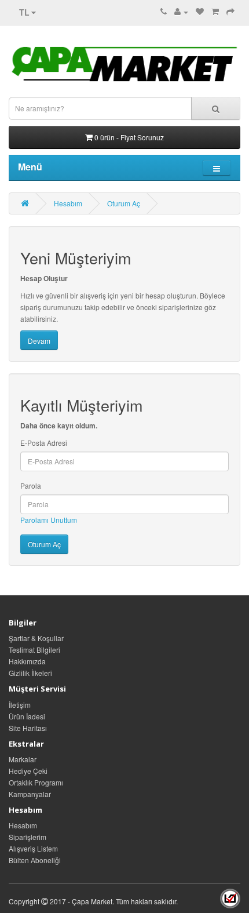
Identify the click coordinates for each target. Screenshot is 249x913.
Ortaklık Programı (36, 782)
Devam (39, 340)
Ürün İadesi (27, 716)
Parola (30, 485)
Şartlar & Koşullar (36, 638)
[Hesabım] (181, 11)
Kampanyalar (30, 794)
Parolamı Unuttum (48, 520)
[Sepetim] (215, 11)
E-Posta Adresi (43, 443)
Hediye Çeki (28, 771)
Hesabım (68, 203)
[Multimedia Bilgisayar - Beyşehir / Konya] (230, 901)
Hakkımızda (27, 661)
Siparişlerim (27, 837)
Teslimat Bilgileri (34, 649)
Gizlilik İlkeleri (30, 673)
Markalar (22, 759)
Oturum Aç (123, 203)
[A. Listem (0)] (200, 11)
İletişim (20, 705)
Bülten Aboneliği (35, 860)
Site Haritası (28, 728)
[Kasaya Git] (230, 11)
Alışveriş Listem (33, 848)
